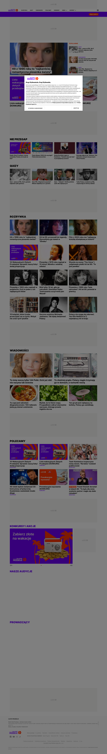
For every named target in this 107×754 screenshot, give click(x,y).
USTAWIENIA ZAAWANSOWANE (35, 108)
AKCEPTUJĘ (76, 108)
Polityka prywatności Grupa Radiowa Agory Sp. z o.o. (64, 102)
